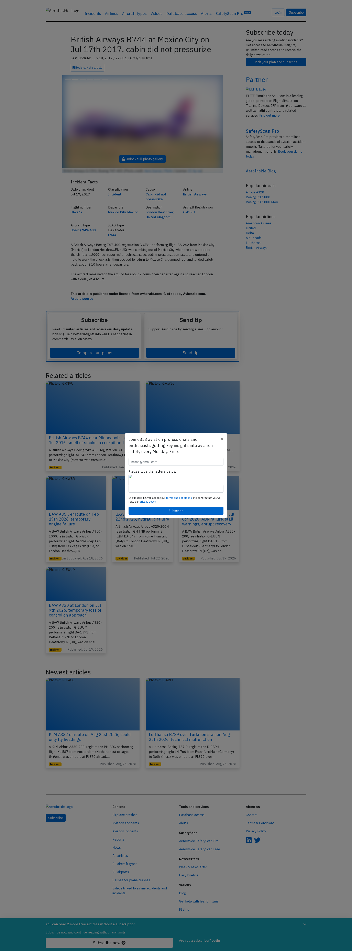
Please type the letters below (152, 471)
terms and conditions (179, 498)
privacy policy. (148, 501)
